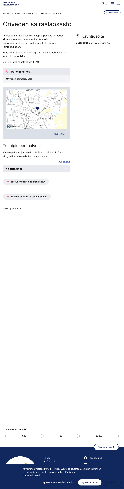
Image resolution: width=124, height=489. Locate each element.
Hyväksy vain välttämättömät (58, 482)
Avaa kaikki (64, 161)
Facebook (94, 458)
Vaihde (50, 460)
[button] (23, 436)
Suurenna (59, 134)
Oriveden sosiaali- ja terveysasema (28, 196)
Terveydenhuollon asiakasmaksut (27, 181)
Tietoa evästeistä (31, 475)
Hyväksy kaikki (90, 482)
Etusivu (6, 13)
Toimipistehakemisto (24, 13)
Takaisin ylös (105, 447)
